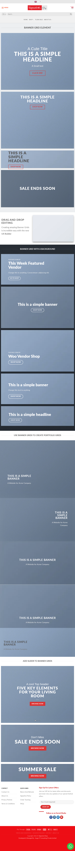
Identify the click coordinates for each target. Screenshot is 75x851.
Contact (49, 833)
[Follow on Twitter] (58, 817)
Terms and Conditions (24, 833)
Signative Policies (39, 833)
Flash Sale (39, 19)
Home (26, 19)
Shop (31, 19)
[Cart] (72, 7)
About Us (47, 19)
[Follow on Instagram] (54, 817)
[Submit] (70, 14)
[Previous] (5, 694)
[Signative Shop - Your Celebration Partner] (37, 8)
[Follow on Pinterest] (61, 817)
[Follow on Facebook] (51, 817)
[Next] (70, 694)
